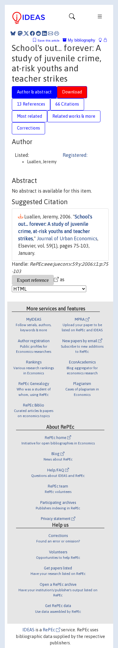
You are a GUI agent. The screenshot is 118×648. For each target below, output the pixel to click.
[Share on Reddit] (38, 33)
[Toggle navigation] (72, 18)
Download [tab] (72, 91)
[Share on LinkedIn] (44, 33)
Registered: (75, 155)
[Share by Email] (50, 33)
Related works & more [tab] (73, 116)
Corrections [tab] (28, 128)
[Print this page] (56, 33)
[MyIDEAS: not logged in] (102, 40)
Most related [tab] (29, 116)
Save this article (49, 40)
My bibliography (81, 40)
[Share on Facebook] (32, 33)
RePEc (49, 629)
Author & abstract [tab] (34, 91)
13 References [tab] (31, 104)
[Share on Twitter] (26, 33)
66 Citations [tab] (67, 104)
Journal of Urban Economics (67, 238)
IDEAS (28, 629)
